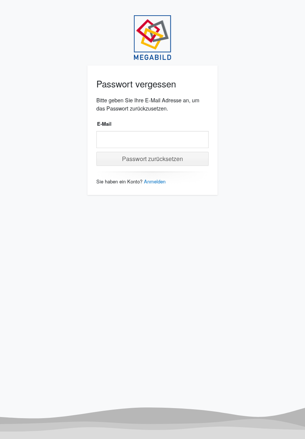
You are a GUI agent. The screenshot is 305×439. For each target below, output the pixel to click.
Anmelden (155, 181)
